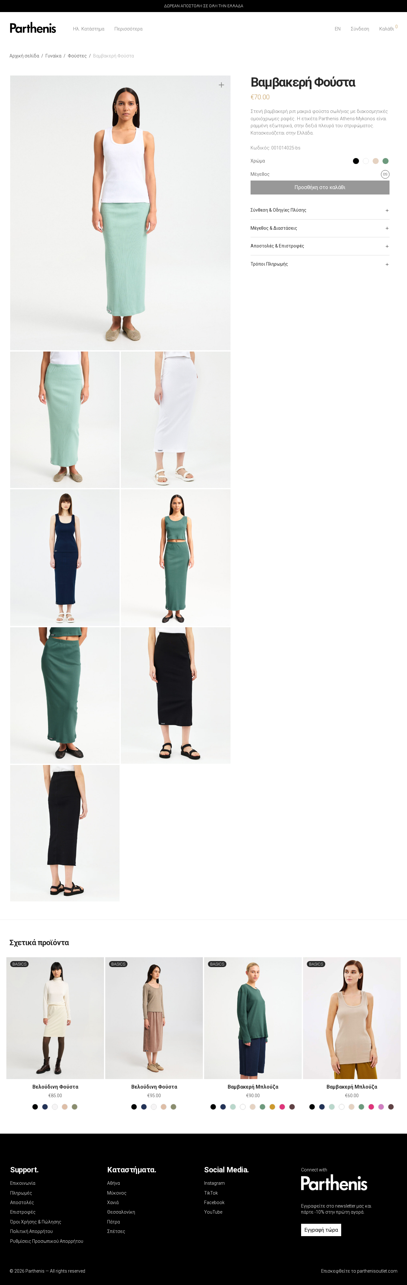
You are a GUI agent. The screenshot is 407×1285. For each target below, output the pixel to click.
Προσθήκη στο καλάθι (319, 187)
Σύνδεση (360, 29)
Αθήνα (113, 1183)
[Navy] (45, 1107)
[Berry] (282, 1107)
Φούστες (77, 55)
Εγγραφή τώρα (321, 1230)
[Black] (35, 1107)
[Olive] (272, 1107)
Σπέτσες (116, 1231)
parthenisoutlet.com (377, 1271)
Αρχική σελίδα (24, 55)
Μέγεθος (260, 174)
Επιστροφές (23, 1212)
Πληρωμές (21, 1193)
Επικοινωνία (22, 1183)
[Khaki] (75, 1107)
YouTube (213, 1212)
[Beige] (253, 1107)
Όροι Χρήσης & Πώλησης (35, 1221)
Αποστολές (22, 1202)
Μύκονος (117, 1193)
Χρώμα (258, 160)
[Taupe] (65, 1107)
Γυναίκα (53, 55)
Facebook (214, 1202)
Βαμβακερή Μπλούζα (253, 1087)
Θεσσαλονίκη (121, 1212)
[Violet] (381, 1107)
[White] (243, 1107)
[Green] (262, 1107)
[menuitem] (338, 29)
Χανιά (113, 1202)
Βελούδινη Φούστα (55, 1087)
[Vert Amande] (233, 1107)
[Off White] (55, 1107)
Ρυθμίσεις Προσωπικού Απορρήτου (46, 1241)
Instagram (214, 1183)
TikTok (211, 1193)
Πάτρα (113, 1221)
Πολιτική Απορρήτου (31, 1231)
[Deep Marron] (292, 1107)
